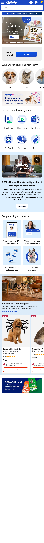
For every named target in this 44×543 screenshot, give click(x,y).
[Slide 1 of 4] (13, 42)
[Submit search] (41, 8)
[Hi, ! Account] (37, 2)
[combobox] (22, 7)
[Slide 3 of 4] (27, 42)
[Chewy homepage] (11, 2)
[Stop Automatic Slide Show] (7, 43)
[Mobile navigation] (2, 2)
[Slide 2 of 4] (20, 42)
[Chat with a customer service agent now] (31, 3)
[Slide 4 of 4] (34, 42)
